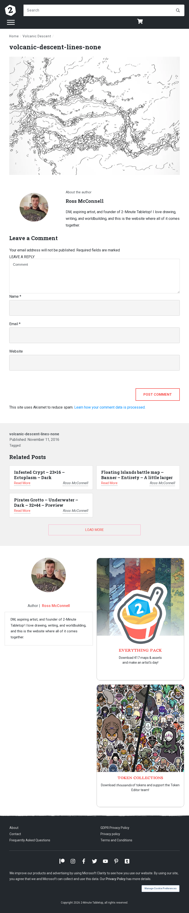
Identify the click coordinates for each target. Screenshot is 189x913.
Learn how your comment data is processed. (109, 407)
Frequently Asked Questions (29, 840)
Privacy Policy (116, 879)
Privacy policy (110, 834)
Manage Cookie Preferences (161, 888)
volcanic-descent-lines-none (55, 47)
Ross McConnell (56, 606)
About (13, 828)
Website (16, 351)
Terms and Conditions (116, 840)
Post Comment (157, 394)
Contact (15, 834)
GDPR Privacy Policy (114, 828)
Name (15, 296)
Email (15, 324)
